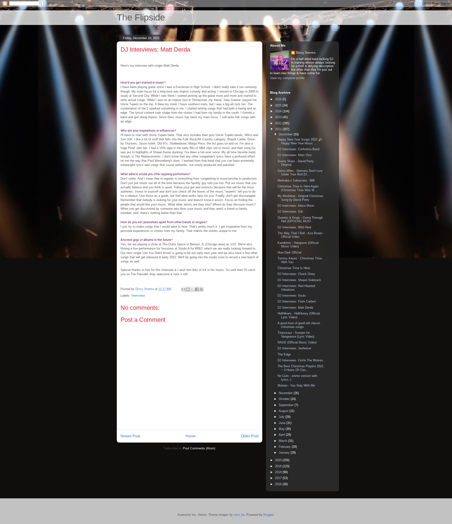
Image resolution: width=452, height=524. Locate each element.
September (287, 405)
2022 (278, 123)
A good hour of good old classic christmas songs (299, 325)
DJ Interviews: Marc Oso (294, 155)
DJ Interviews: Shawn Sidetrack (299, 280)
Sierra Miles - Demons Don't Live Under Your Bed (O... (300, 172)
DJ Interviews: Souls (292, 295)
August (284, 411)
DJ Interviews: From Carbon (297, 301)
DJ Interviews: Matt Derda (295, 307)
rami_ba (239, 514)
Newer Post (130, 436)
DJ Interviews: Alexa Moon (296, 205)
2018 (278, 472)
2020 (278, 460)
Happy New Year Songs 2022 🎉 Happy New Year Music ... (300, 141)
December (286, 134)
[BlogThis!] (188, 289)
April (282, 434)
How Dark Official (289, 252)
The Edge (284, 354)
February (285, 446)
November (286, 393)
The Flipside (141, 17)
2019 (278, 466)
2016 (278, 484)
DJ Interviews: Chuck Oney (296, 274)
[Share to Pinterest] (201, 289)
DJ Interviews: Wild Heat (294, 227)
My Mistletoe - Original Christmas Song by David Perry (300, 198)
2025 (278, 105)
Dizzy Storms (305, 52)
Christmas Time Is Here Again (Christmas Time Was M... (298, 188)
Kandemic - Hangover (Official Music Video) (298, 244)
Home (191, 436)
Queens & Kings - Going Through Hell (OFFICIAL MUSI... (300, 219)
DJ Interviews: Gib (290, 211)
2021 (278, 129)
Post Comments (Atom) (199, 448)
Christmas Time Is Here (294, 268)
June (282, 423)
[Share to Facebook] (196, 289)
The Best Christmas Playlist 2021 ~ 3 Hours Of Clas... (300, 368)
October (285, 399)
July (282, 417)
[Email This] (183, 289)
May (282, 429)
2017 (278, 478)
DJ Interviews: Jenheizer (294, 348)
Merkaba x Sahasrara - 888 (296, 180)
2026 (278, 99)
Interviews (138, 295)
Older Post (249, 436)
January (285, 452)
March (283, 441)
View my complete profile (287, 78)
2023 (278, 117)
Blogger (268, 514)
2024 (278, 111)
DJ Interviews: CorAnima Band (298, 149)
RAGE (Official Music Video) (297, 342)
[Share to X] (192, 289)
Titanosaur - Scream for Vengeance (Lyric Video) (296, 334)
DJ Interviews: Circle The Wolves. (301, 360)
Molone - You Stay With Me (296, 385)
